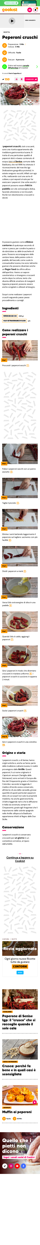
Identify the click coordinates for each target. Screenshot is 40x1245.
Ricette (14, 939)
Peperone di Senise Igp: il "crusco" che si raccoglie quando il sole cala (18, 1022)
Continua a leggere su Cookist (20, 859)
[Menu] (29, 10)
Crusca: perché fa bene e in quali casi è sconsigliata (19, 1070)
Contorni (5, 939)
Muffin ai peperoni (17, 1112)
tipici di (15, 161)
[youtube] (17, 1166)
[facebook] (23, 1166)
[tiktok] (4, 1166)
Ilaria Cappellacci (15, 73)
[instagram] (11, 1166)
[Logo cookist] (9, 10)
